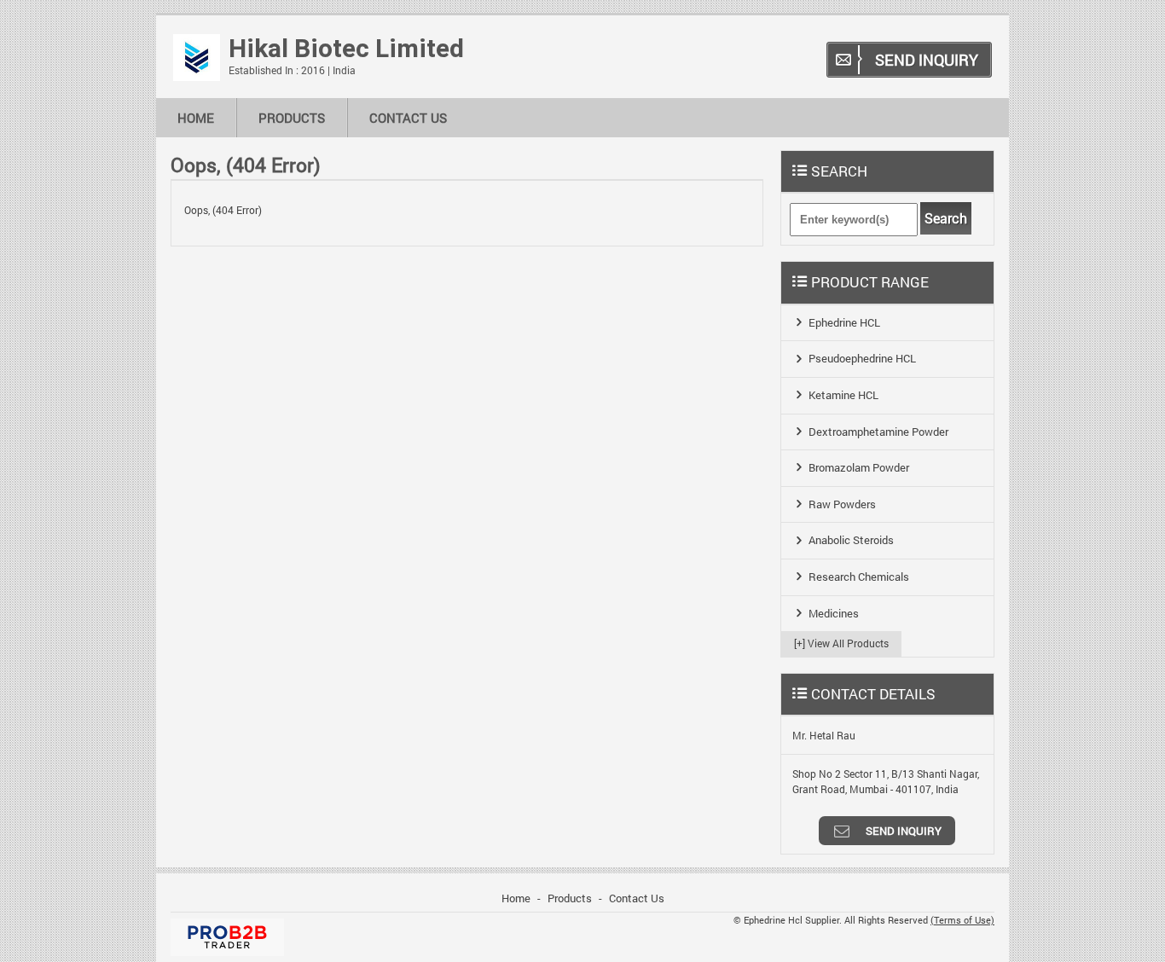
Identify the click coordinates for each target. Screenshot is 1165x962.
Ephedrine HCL (844, 322)
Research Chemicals (859, 576)
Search (945, 218)
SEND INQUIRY (926, 59)
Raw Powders (842, 504)
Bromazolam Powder (859, 467)
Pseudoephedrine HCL (862, 358)
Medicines (834, 613)
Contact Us (408, 117)
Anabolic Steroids (851, 540)
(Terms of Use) (962, 920)
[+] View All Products (841, 643)
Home (195, 117)
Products (291, 117)
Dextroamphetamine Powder (878, 431)
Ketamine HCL (843, 395)
